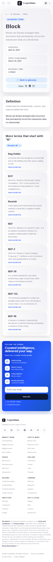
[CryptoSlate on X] (5, 430)
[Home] (6, 14)
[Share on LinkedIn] (30, 86)
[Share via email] (33, 86)
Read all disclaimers (9, 546)
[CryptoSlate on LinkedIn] (31, 430)
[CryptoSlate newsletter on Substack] (18, 430)
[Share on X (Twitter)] (26, 86)
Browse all (12, 145)
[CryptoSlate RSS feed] (44, 430)
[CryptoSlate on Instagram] (38, 430)
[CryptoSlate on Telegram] (25, 430)
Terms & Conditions (37, 553)
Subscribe (26, 396)
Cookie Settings (19, 557)
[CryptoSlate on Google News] (11, 430)
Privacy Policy (19, 523)
